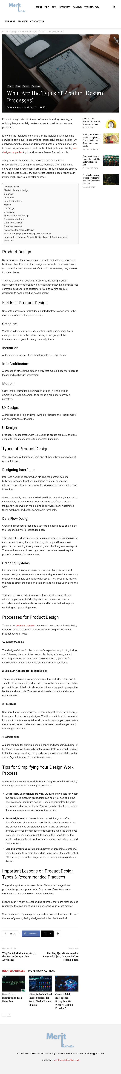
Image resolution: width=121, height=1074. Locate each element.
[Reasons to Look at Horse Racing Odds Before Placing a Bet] (111, 160)
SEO (47, 7)
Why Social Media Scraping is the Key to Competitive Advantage (19, 956)
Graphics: (9, 194)
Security (64, 7)
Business (10, 21)
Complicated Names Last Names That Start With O (91, 121)
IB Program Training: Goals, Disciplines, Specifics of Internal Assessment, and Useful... (92, 140)
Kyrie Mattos (15, 107)
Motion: (8, 204)
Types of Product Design (16, 215)
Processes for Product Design (19, 230)
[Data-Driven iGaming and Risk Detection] (13, 984)
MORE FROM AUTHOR (41, 970)
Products (26, 86)
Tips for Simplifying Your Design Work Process (27, 233)
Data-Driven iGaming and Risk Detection (12, 998)
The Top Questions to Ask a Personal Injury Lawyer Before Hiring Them (60, 956)
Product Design (12, 186)
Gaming (77, 7)
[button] (114, 7)
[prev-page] (4, 1015)
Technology (91, 7)
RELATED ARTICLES (13, 970)
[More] (58, 934)
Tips (54, 7)
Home (5, 31)
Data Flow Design (13, 222)
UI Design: (9, 212)
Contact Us (37, 21)
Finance (22, 21)
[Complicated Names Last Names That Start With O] (111, 122)
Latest (38, 7)
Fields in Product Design (16, 190)
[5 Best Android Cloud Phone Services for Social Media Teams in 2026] (40, 984)
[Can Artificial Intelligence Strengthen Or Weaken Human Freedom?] (66, 984)
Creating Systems (13, 226)
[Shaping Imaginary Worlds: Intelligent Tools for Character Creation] (111, 179)
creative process (25, 625)
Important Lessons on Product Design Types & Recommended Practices (35, 239)
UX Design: (9, 208)
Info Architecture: (13, 201)
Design (14, 31)
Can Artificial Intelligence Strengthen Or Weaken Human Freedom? (64, 1001)
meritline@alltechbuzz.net (66, 1060)
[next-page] (9, 1015)
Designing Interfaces (14, 219)
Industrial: (9, 197)
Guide (18, 86)
